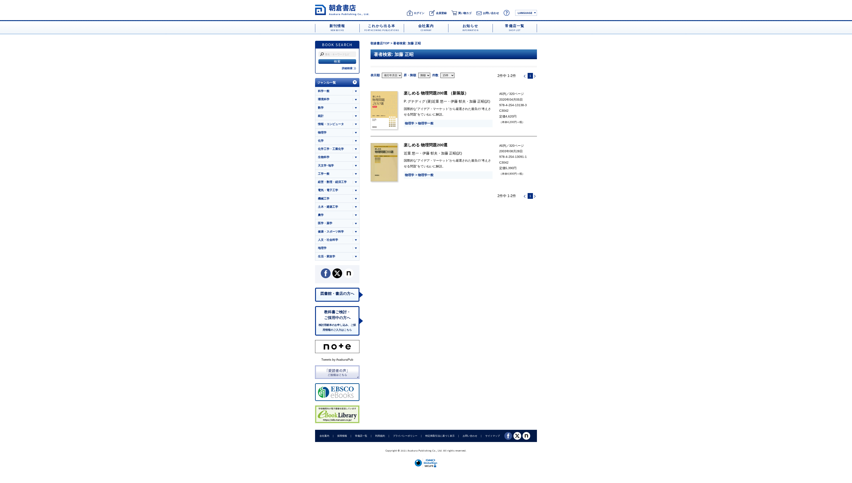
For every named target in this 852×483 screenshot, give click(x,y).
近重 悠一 (439, 101)
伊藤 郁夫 (458, 101)
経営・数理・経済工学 (332, 182)
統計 (321, 115)
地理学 (322, 248)
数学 (321, 107)
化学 (321, 140)
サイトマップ (492, 435)
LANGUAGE (525, 13)
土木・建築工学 (328, 206)
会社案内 (324, 435)
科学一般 (323, 91)
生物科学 (323, 157)
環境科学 (323, 99)
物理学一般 (426, 123)
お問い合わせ (470, 435)
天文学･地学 (326, 165)
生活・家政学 (326, 256)
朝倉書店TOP (380, 43)
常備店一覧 (361, 435)
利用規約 (380, 435)
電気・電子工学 (328, 190)
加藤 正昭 (476, 101)
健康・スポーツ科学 (331, 231)
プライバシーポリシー (405, 435)
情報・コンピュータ (331, 124)
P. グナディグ (415, 101)
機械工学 (323, 198)
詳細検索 (347, 68)
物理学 (409, 123)
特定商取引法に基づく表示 (440, 435)
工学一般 (323, 173)
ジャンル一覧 (326, 82)
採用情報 (342, 435)
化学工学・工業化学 (331, 149)
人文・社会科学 (328, 239)
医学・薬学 (325, 223)
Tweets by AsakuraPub (337, 359)
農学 (321, 215)
